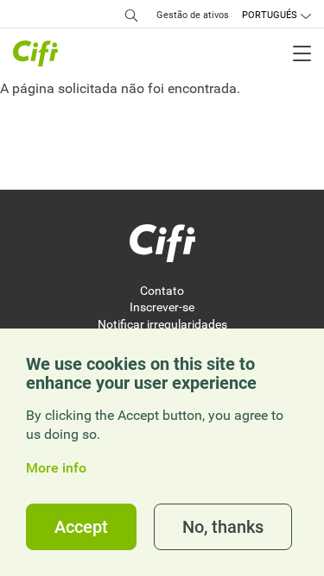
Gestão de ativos (192, 15)
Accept (81, 527)
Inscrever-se (162, 307)
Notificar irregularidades (162, 324)
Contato (162, 290)
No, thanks (223, 527)
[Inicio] (162, 243)
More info (56, 468)
